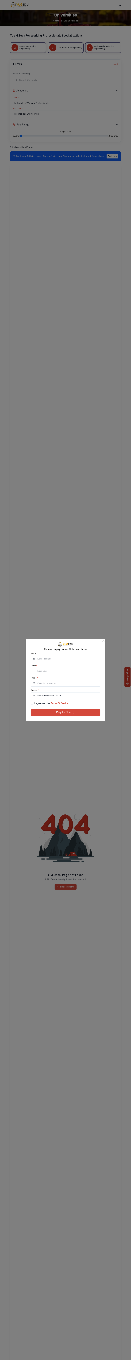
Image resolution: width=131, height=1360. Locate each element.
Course (35, 690)
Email (34, 666)
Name (34, 653)
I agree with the (51, 703)
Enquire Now (63, 712)
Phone (34, 678)
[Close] (103, 641)
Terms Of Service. (60, 703)
